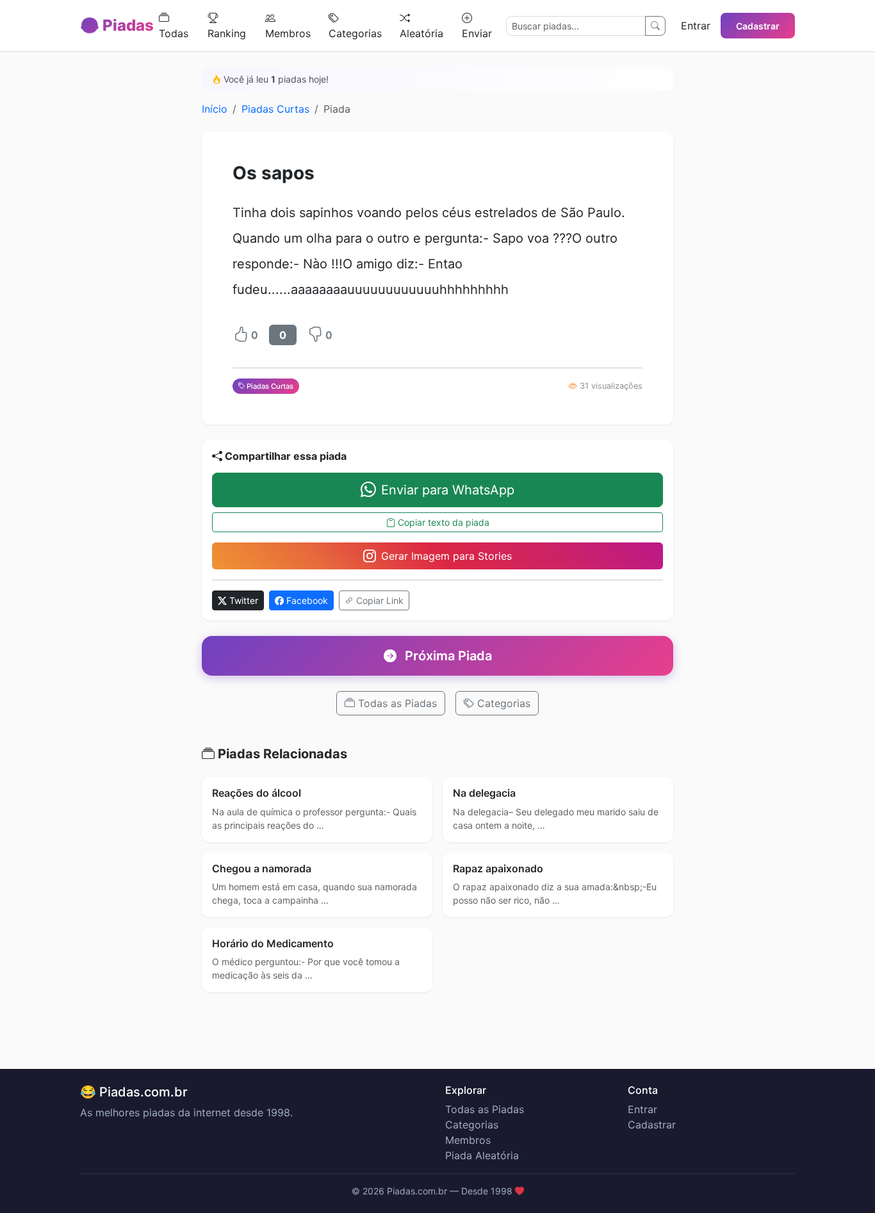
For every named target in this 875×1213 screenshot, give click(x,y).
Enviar (477, 33)
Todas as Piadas (396, 703)
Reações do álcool (256, 792)
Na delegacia (484, 792)
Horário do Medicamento (273, 943)
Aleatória (421, 33)
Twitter (242, 600)
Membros (288, 33)
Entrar (695, 25)
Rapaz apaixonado (498, 868)
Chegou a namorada (261, 868)
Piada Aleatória (482, 1155)
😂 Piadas (117, 25)
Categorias (355, 33)
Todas (173, 33)
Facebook (306, 600)
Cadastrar (758, 25)
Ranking (227, 33)
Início (214, 108)
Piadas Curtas (275, 108)
